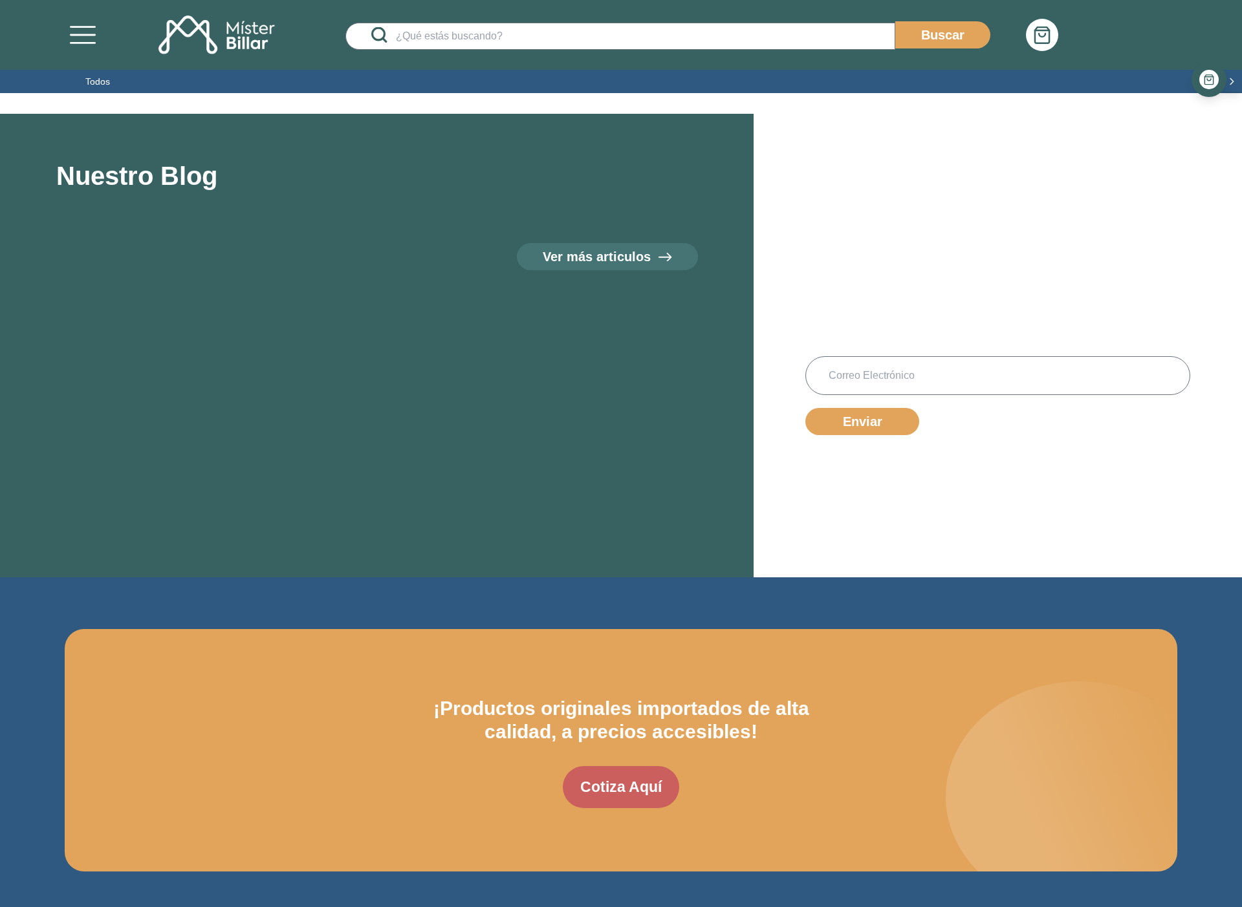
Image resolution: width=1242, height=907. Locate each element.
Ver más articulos (597, 257)
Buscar (942, 35)
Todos (97, 81)
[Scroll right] (1231, 81)
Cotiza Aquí (621, 786)
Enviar (862, 421)
